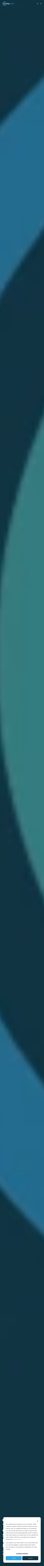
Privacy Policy (17, 1539)
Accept (14, 1558)
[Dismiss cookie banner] (37, 1521)
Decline (30, 1558)
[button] (37, 3)
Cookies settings (22, 1553)
